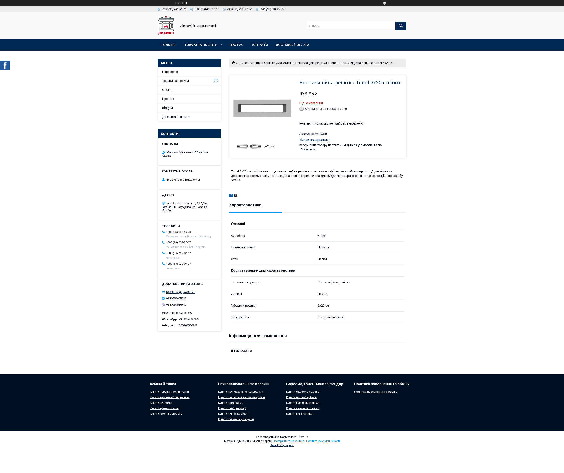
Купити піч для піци (299, 413)
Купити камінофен (230, 402)
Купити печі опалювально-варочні (241, 397)
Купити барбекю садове (302, 391)
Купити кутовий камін (164, 408)
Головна (169, 44)
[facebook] (231, 196)
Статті (166, 90)
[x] (235, 196)
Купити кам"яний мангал (302, 402)
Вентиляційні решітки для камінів (268, 63)
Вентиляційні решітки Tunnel (316, 63)
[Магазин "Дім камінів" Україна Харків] (166, 33)
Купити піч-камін (161, 402)
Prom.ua (303, 437)
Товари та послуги (200, 44)
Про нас (236, 44)
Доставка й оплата (292, 44)
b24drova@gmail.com (180, 292)
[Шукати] (400, 26)
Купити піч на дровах (232, 413)
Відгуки (167, 108)
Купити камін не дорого (166, 413)
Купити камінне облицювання (170, 397)
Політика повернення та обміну (375, 391)
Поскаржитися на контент (288, 441)
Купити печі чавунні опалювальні (240, 391)
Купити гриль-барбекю (301, 397)
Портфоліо (170, 71)
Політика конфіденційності (323, 441)
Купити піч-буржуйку (232, 408)
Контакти (259, 44)
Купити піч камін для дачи (236, 419)
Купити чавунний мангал (302, 408)
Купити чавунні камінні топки (169, 391)
